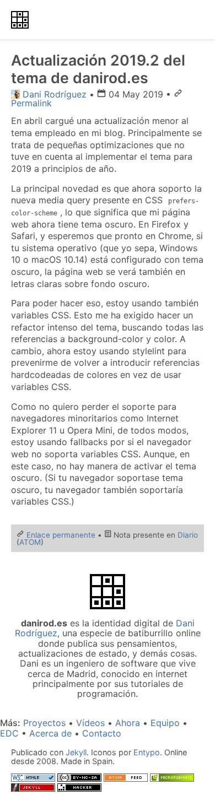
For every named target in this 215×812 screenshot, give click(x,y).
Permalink (31, 103)
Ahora (127, 722)
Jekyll (76, 752)
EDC (9, 733)
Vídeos (90, 722)
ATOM (30, 542)
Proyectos (44, 722)
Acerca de (50, 733)
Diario (188, 534)
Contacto (101, 733)
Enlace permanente (60, 534)
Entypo (146, 752)
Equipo (165, 722)
